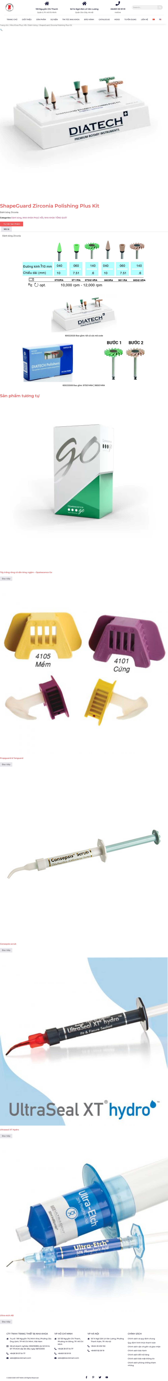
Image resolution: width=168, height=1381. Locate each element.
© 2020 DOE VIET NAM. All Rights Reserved (22, 1378)
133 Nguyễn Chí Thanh (47, 9)
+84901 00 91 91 (117, 9)
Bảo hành (89, 19)
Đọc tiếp (6, 578)
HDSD (117, 19)
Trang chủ (12, 19)
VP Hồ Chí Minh (63, 1333)
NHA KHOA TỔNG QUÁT (55, 217)
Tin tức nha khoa (70, 19)
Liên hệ (144, 19)
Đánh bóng (33, 25)
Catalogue (104, 19)
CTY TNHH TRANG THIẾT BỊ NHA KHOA (27, 1333)
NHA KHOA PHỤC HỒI (33, 217)
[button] (1, 30)
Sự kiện (54, 19)
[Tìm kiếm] (160, 7)
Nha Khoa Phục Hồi (18, 25)
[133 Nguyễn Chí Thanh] (47, 3)
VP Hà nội (93, 1333)
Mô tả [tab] (6, 229)
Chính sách (135, 1333)
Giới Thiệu (27, 19)
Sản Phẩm (41, 19)
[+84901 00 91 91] (118, 3)
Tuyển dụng (130, 19)
